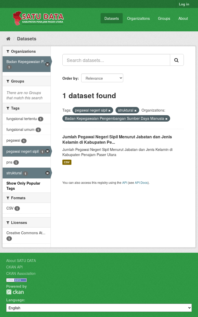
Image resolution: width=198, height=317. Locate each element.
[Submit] (177, 60)
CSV (67, 162)
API (124, 182)
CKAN (15, 292)
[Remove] (109, 110)
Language (15, 299)
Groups (164, 18)
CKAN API (14, 266)
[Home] (8, 38)
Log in (184, 4)
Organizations (138, 18)
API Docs (141, 182)
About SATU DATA (21, 260)
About (183, 18)
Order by (70, 78)
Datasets (111, 18)
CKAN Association (21, 273)
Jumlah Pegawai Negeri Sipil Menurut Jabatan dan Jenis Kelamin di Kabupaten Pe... (117, 139)
